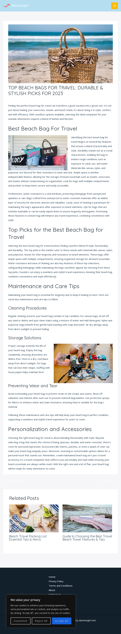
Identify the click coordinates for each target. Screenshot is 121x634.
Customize (20, 620)
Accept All (61, 620)
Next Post (110, 481)
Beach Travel (17, 99)
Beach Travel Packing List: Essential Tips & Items (28, 537)
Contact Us (55, 594)
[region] (41, 611)
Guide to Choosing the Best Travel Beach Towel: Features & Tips (87, 537)
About (52, 590)
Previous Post (13, 481)
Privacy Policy (56, 581)
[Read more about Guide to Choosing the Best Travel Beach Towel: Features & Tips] (87, 518)
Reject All (41, 620)
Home (52, 576)
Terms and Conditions (60, 585)
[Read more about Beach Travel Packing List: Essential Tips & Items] (34, 518)
